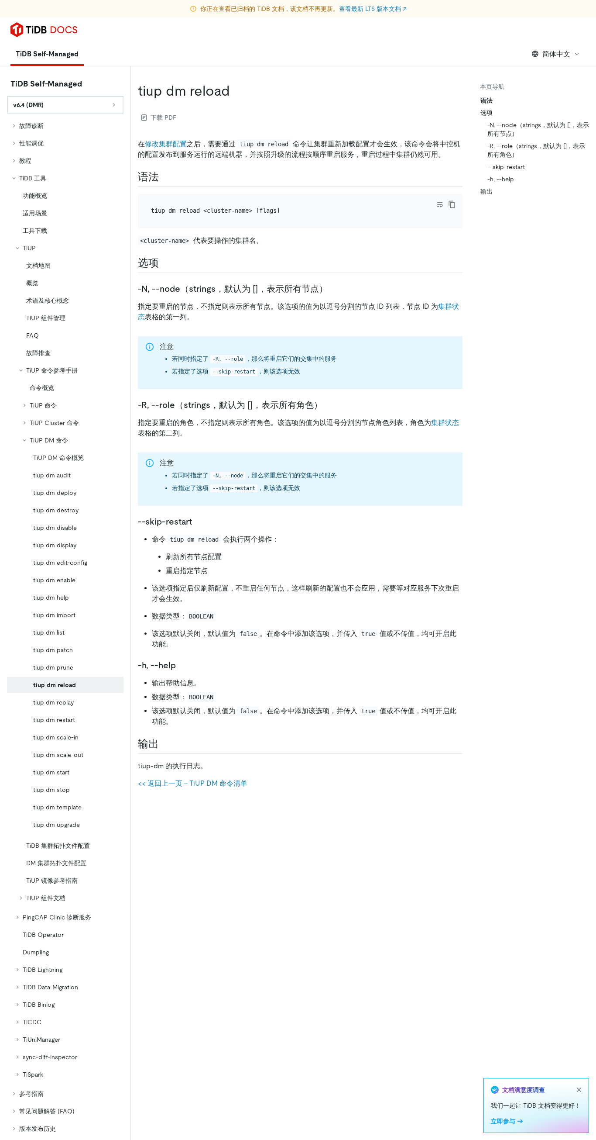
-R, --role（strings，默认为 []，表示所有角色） (536, 150)
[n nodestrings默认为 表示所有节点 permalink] (334, 288)
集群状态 (445, 422)
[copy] (452, 204)
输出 (486, 191)
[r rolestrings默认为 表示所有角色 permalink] (329, 405)
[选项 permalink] (166, 263)
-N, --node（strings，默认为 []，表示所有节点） (538, 129)
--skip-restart (506, 166)
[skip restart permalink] (199, 521)
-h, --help (500, 179)
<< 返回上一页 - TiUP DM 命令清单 (192, 783)
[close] (579, 1090)
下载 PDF (163, 117)
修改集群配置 (166, 144)
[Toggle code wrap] (440, 204)
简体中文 (556, 54)
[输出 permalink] (166, 744)
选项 (486, 112)
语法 (486, 100)
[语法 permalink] (166, 177)
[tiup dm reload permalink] (237, 91)
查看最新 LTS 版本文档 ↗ (373, 8)
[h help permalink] (183, 665)
